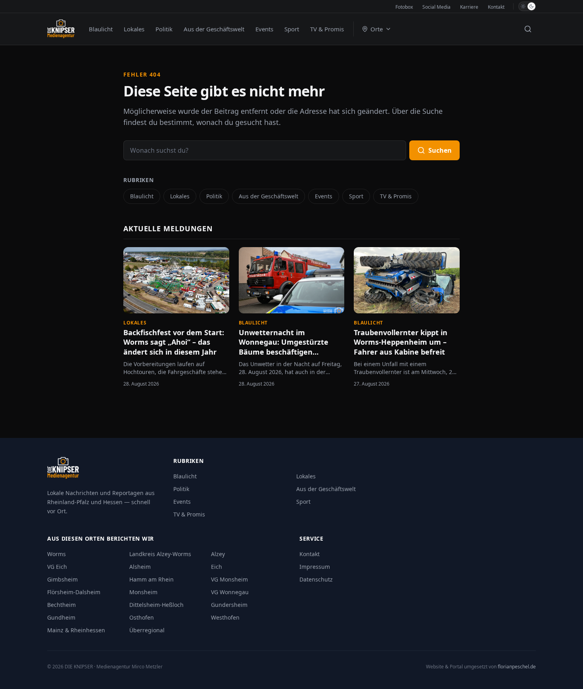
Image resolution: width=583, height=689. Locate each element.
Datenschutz (316, 579)
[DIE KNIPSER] (61, 28)
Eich (216, 566)
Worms (56, 554)
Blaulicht (101, 29)
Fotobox (404, 7)
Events (264, 29)
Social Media (436, 7)
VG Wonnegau (230, 592)
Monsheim (143, 592)
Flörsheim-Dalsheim (73, 592)
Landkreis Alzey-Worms (160, 554)
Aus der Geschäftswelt (214, 29)
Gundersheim (229, 604)
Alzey (218, 554)
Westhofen (225, 617)
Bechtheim (61, 604)
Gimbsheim (62, 579)
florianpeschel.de (517, 666)
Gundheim (61, 617)
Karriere (469, 7)
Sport (291, 29)
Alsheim (140, 566)
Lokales (134, 29)
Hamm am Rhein (151, 579)
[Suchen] (528, 29)
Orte (376, 29)
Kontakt (496, 7)
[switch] (527, 6)
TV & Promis (327, 29)
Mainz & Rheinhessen (76, 630)
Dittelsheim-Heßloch (156, 604)
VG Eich (57, 566)
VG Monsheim (229, 579)
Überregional (147, 630)
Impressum (314, 566)
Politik (164, 29)
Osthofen (141, 617)
